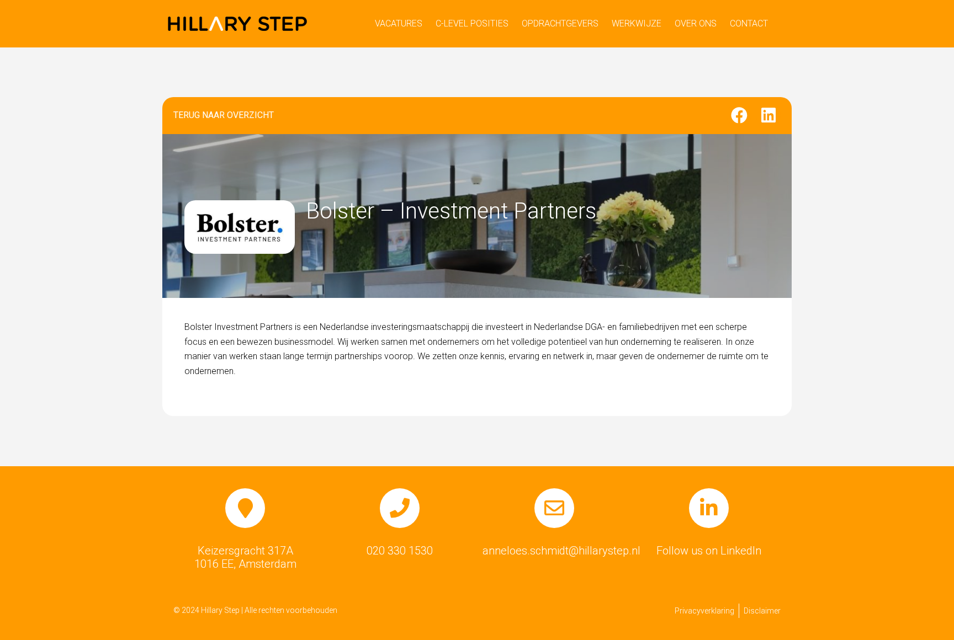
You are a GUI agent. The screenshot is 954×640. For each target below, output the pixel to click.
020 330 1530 (400, 550)
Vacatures (398, 23)
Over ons (696, 23)
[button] (739, 115)
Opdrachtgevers (560, 23)
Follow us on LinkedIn (708, 550)
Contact (749, 23)
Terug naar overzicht (223, 115)
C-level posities (472, 23)
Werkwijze (636, 23)
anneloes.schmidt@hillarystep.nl (561, 550)
